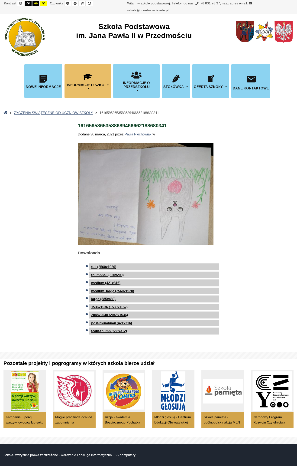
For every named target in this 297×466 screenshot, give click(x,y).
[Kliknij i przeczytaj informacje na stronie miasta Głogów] (264, 31)
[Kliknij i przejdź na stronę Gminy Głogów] (245, 31)
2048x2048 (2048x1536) (109, 315)
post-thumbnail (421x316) (111, 323)
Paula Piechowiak (138, 134)
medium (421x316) (105, 283)
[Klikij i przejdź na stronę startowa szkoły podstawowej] (24, 37)
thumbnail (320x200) (107, 275)
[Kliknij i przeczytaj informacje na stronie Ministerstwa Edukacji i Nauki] (283, 32)
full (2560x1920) (103, 267)
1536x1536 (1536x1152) (109, 307)
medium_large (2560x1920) (112, 291)
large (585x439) (103, 299)
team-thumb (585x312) (109, 331)
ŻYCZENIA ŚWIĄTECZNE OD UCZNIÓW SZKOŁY (53, 113)
